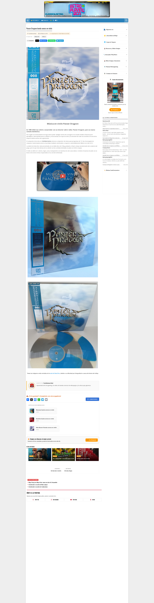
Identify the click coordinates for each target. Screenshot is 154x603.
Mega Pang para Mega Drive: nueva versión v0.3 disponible (43, 482)
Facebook (44, 40)
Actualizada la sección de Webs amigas (38, 484)
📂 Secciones (34, 20)
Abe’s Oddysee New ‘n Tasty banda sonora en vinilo (63, 458)
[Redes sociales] (50, 20)
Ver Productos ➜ (115, 110)
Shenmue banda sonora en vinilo (35, 458)
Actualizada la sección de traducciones (38, 487)
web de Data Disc (55, 373)
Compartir (31, 40)
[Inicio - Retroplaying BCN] (28, 20)
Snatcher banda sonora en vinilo (83, 458)
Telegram (60, 40)
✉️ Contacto (44, 20)
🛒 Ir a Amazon (91, 440)
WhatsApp (52, 40)
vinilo (44, 36)
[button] (126, 20)
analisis (36, 36)
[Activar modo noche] (55, 20)
